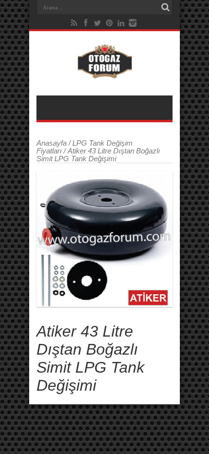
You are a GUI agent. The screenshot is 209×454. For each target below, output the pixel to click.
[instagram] (133, 23)
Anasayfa (51, 143)
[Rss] (74, 23)
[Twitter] (98, 23)
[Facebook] (86, 23)
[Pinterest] (109, 23)
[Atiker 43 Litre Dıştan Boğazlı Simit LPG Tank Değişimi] (104, 238)
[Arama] (165, 7)
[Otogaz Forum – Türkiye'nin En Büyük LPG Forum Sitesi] (105, 71)
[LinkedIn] (121, 23)
